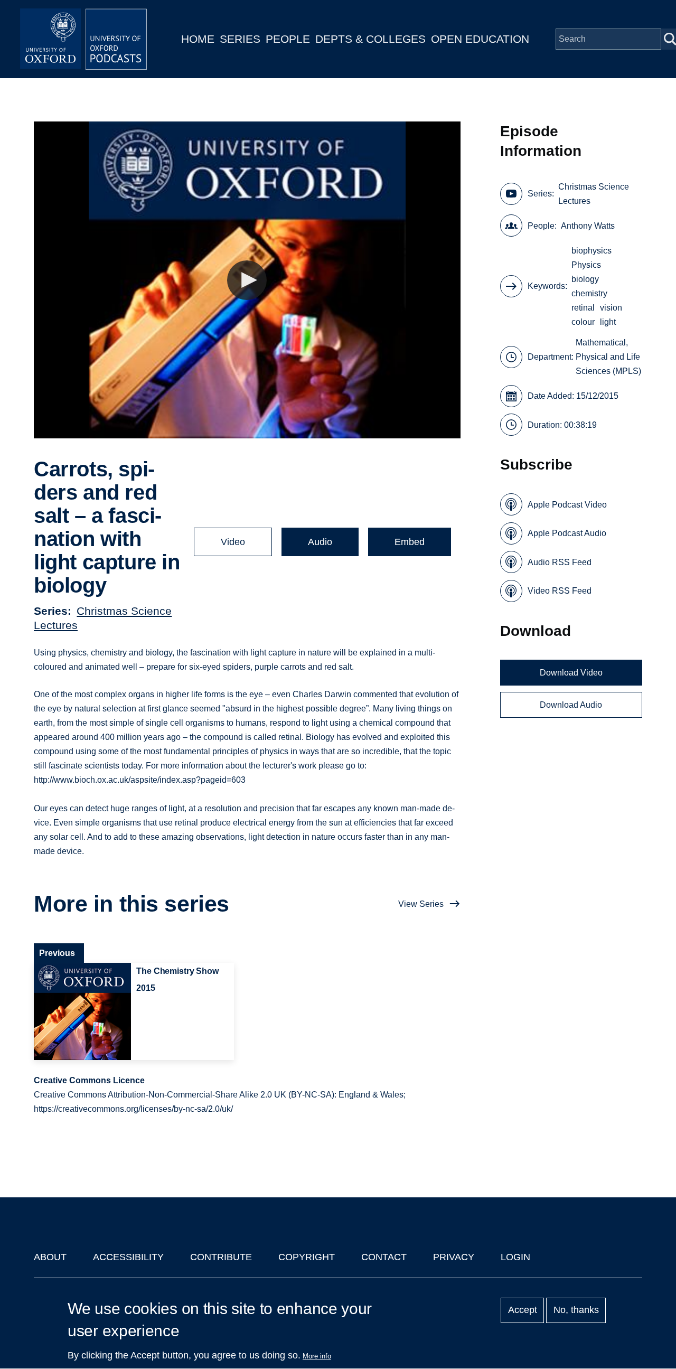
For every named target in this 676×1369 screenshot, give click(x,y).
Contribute (221, 1257)
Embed (410, 542)
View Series (421, 903)
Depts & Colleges (370, 39)
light (608, 321)
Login (515, 1257)
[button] (247, 280)
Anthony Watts (588, 225)
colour (583, 321)
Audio (320, 542)
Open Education (480, 39)
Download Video (571, 672)
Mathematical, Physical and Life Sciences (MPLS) (608, 357)
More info (317, 1356)
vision (611, 307)
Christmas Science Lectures (593, 193)
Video (233, 542)
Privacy (453, 1257)
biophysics (591, 250)
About (50, 1257)
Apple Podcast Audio (567, 533)
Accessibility (128, 1257)
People (288, 39)
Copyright (306, 1257)
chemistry (589, 293)
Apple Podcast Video (567, 504)
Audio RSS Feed (560, 562)
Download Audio (571, 704)
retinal (583, 307)
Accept (522, 1310)
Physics (586, 264)
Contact (384, 1257)
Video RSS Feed (560, 590)
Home (197, 39)
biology (585, 279)
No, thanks (576, 1310)
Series (240, 39)
